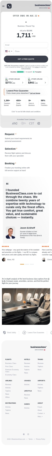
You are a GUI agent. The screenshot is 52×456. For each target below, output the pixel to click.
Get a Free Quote (26, 59)
